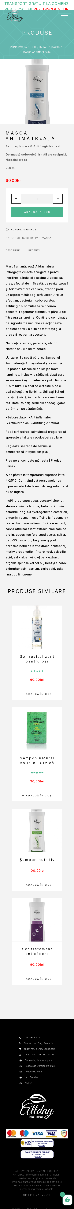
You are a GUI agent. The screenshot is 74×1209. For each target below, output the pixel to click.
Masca (55, 47)
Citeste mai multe (37, 1195)
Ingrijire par (39, 47)
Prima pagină (18, 47)
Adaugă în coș (37, 212)
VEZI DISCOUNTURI (51, 9)
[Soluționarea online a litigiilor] (37, 1158)
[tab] (13, 253)
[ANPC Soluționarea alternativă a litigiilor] (37, 1147)
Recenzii (34, 250)
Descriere (13, 250)
